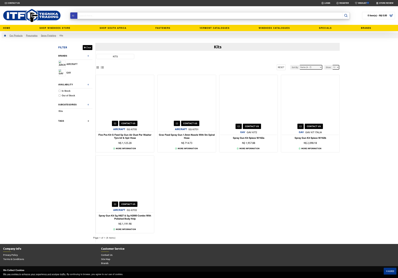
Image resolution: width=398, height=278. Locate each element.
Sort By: (295, 67)
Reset (281, 67)
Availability (65, 84)
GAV (242, 132)
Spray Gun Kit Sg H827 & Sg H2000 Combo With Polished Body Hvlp (125, 217)
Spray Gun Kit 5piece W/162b (310, 138)
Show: (328, 67)
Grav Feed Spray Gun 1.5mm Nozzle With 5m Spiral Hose (187, 136)
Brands (62, 55)
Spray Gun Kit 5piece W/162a (248, 138)
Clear (88, 47)
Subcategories (67, 104)
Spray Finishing (48, 35)
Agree (391, 271)
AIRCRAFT (119, 129)
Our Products (16, 35)
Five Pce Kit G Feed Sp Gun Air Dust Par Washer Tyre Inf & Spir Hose (124, 136)
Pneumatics (31, 35)
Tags (61, 120)
